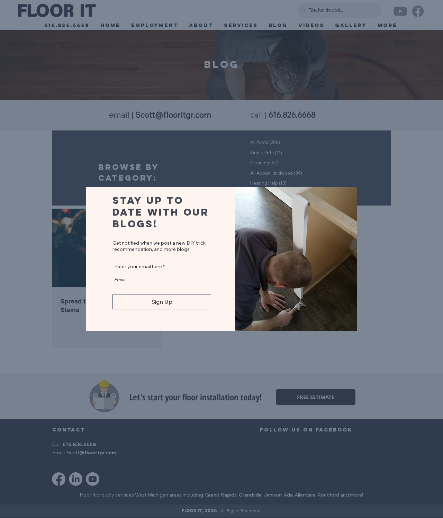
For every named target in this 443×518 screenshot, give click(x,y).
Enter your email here (138, 266)
